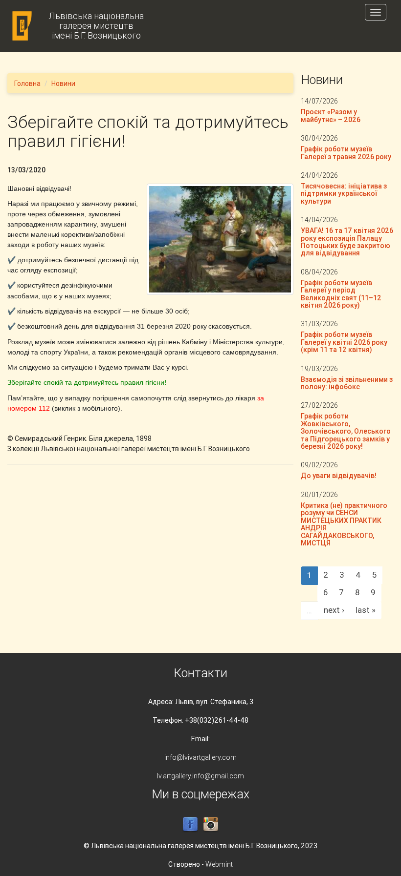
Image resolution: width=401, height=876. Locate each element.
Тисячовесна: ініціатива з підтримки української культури (344, 194)
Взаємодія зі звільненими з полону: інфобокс (347, 383)
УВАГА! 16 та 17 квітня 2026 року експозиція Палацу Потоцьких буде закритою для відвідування (347, 241)
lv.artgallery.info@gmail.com (200, 776)
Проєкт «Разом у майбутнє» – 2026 (330, 115)
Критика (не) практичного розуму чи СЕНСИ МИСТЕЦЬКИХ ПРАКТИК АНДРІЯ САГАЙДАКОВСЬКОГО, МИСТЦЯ (344, 524)
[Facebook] (190, 824)
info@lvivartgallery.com (200, 757)
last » (366, 610)
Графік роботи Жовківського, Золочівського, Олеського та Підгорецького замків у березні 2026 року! (346, 431)
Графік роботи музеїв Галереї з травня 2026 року (346, 153)
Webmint (219, 864)
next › (334, 610)
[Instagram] (211, 824)
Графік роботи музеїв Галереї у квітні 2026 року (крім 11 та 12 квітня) (344, 342)
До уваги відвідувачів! (339, 475)
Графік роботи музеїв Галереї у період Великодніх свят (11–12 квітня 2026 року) (341, 294)
